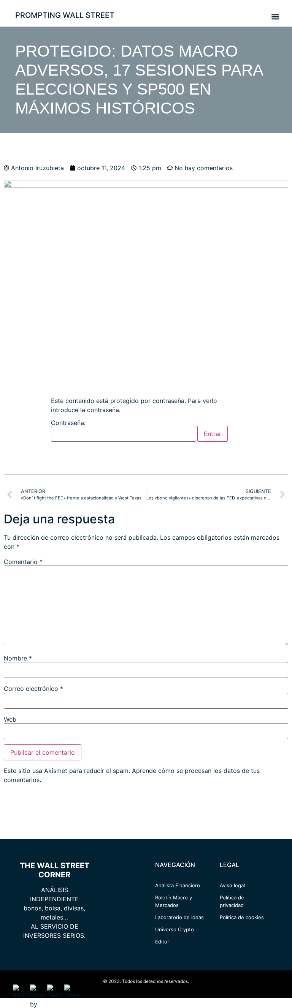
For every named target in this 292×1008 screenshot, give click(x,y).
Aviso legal (232, 885)
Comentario (23, 562)
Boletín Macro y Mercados (173, 901)
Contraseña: (68, 423)
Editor (162, 941)
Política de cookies (242, 917)
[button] (275, 16)
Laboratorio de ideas (179, 917)
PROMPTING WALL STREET (64, 15)
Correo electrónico (33, 689)
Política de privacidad (232, 901)
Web (10, 719)
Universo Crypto (174, 929)
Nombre (18, 658)
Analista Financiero (177, 885)
